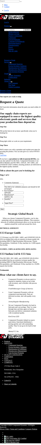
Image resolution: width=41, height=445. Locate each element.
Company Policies (31, 429)
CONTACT (8, 360)
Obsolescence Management (17, 70)
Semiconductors (13, 32)
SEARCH (27, 30)
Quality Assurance (14, 75)
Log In (6, 10)
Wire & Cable (13, 51)
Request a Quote (9, 60)
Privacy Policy (5, 429)
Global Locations (14, 87)
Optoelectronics (13, 45)
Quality (6, 73)
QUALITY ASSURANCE (13, 355)
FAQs (6, 358)
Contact (6, 7)
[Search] (21, 1)
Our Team (11, 85)
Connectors (12, 38)
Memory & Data (13, 34)
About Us (7, 81)
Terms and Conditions (17, 429)
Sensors (11, 49)
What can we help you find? (13, 28)
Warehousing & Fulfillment (17, 68)
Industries (7, 79)
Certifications (12, 77)
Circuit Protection (14, 39)
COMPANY (8, 362)
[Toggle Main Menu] (1, 14)
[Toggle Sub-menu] (11, 26)
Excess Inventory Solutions (17, 66)
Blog (5, 5)
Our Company (13, 83)
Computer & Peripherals (16, 41)
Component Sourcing (15, 64)
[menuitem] (22, 43)
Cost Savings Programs (16, 72)
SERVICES (8, 343)
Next (2, 209)
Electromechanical (14, 43)
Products (7, 26)
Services (7, 62)
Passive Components (15, 36)
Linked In (7, 380)
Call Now (3, 155)
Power (10, 47)
